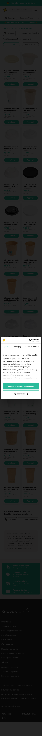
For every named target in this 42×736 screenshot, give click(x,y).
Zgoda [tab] (6, 347)
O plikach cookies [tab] (32, 347)
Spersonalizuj (19, 394)
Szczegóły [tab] (17, 347)
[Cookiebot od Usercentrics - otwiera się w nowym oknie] (29, 340)
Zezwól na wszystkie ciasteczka (21, 386)
